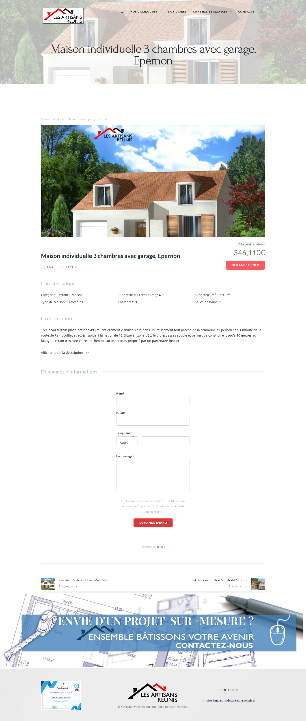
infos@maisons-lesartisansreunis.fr (230, 700)
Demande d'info (245, 265)
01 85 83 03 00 (230, 690)
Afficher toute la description (62, 352)
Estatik (161, 546)
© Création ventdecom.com (137, 707)
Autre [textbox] (124, 442)
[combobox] (127, 440)
